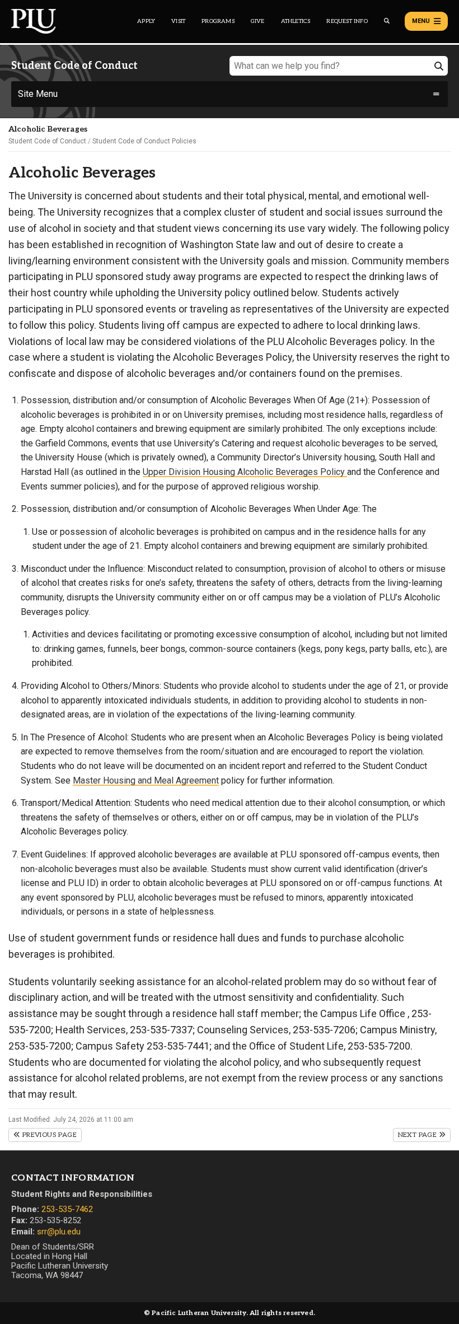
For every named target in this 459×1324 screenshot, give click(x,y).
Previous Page (48, 1135)
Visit (178, 21)
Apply (146, 21)
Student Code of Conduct (47, 141)
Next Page (418, 1135)
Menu (421, 21)
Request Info (346, 21)
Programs (218, 21)
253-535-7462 (67, 1209)
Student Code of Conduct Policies (144, 141)
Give (258, 21)
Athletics (296, 21)
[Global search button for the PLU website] (386, 21)
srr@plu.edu (59, 1232)
